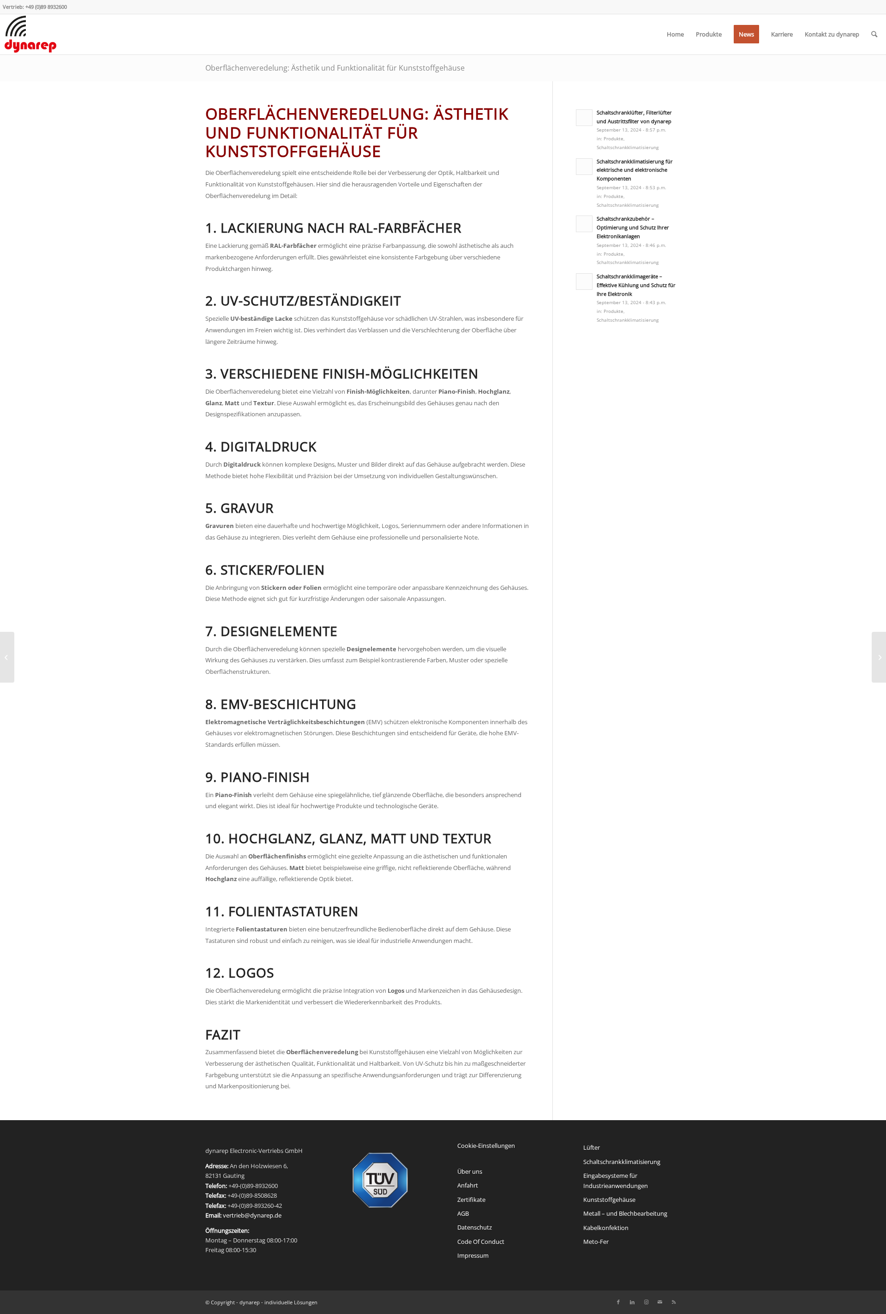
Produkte (613, 138)
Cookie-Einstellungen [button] (486, 1145)
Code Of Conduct (480, 1241)
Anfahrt (467, 1185)
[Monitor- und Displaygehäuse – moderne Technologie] (7, 657)
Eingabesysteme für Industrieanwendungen (615, 1180)
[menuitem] (675, 34)
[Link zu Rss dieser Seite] (674, 1302)
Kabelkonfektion (606, 1228)
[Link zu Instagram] (646, 1302)
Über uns (469, 1171)
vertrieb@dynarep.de (252, 1215)
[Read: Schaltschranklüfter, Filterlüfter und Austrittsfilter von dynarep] (584, 117)
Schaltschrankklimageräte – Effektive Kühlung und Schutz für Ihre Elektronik (636, 285)
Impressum (473, 1255)
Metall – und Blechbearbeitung (625, 1213)
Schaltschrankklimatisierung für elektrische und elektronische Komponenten (635, 170)
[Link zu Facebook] (618, 1302)
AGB (463, 1213)
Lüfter (591, 1147)
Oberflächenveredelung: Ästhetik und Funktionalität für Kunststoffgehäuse (335, 68)
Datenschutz (474, 1227)
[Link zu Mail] (660, 1302)
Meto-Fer (596, 1241)
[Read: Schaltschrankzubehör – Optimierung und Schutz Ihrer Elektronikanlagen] (584, 224)
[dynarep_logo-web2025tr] (30, 34)
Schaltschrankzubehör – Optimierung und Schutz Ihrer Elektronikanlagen (633, 227)
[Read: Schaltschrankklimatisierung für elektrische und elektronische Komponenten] (584, 166)
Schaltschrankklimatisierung (628, 147)
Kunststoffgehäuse (609, 1199)
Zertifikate (471, 1199)
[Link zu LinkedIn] (632, 1302)
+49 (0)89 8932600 (46, 6)
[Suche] (874, 34)
